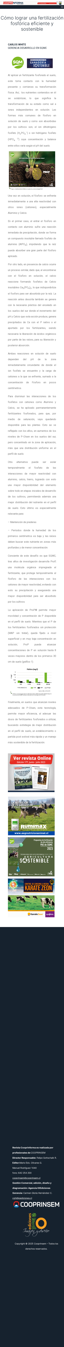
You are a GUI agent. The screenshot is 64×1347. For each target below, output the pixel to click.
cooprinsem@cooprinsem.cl (26, 1178)
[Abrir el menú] (62, 7)
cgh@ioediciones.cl (22, 1198)
